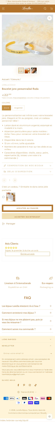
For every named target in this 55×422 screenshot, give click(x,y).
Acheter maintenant (27, 217)
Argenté (18, 108)
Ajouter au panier (27, 208)
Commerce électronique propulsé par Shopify (27, 413)
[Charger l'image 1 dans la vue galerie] (21, 70)
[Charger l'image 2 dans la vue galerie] (27, 70)
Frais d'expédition (19, 98)
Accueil (5, 79)
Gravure (15, 79)
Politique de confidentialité (19, 366)
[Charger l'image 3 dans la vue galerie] (34, 70)
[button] (45, 8)
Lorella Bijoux (9, 85)
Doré (6, 108)
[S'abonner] (51, 353)
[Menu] (3, 8)
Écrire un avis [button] (27, 254)
